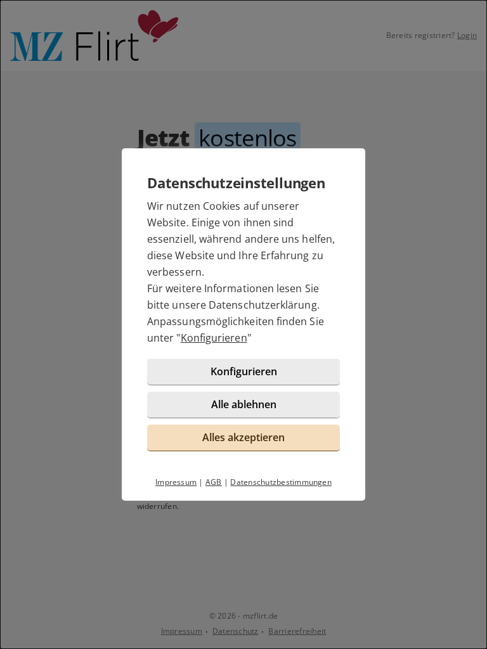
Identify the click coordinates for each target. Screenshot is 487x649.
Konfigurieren (214, 338)
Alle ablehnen (243, 404)
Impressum (176, 482)
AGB (213, 482)
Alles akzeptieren (243, 437)
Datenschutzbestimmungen (281, 482)
